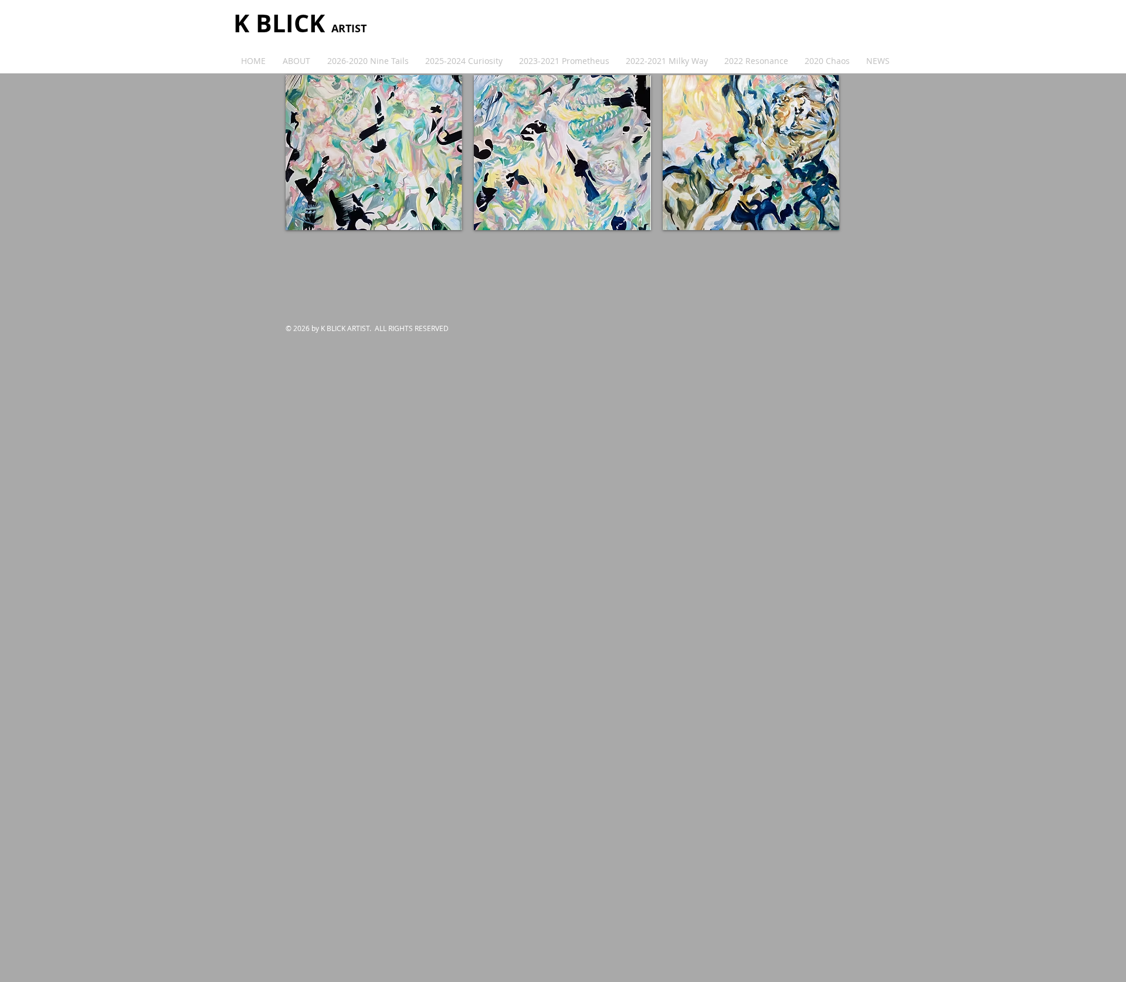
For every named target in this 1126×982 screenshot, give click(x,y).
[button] (374, 152)
